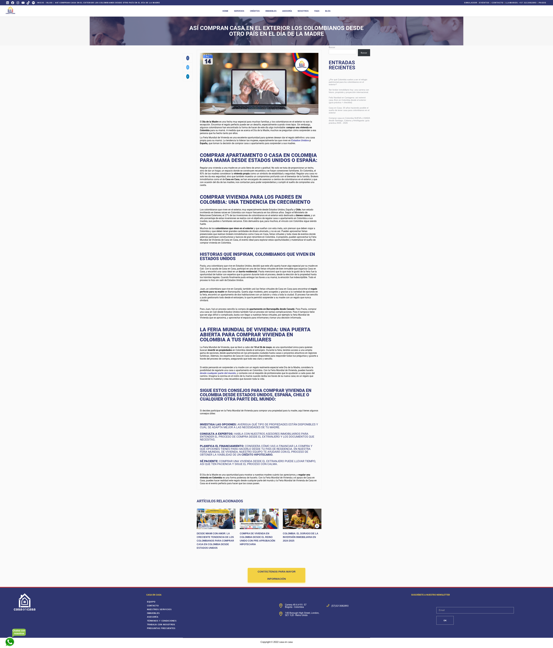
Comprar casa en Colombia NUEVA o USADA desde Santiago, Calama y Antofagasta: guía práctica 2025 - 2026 (349, 120)
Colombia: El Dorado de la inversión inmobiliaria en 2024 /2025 (300, 537)
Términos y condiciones (162, 621)
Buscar (332, 47)
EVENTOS (484, 3)
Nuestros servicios (159, 609)
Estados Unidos (300, 140)
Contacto (497, 3)
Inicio (40, 3)
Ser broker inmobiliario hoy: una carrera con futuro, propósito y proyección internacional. (349, 91)
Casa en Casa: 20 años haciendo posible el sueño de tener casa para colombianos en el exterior (349, 110)
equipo (151, 602)
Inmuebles (153, 613)
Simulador (470, 3)
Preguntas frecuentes (161, 628)
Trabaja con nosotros (161, 625)
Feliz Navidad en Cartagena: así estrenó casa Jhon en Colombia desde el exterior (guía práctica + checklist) (347, 100)
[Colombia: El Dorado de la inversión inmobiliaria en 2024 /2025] (302, 519)
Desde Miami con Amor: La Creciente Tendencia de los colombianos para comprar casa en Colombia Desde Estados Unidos (215, 540)
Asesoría (152, 617)
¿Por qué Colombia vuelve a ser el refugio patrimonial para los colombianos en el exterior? (348, 82)
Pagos (542, 3)
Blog (50, 3)
